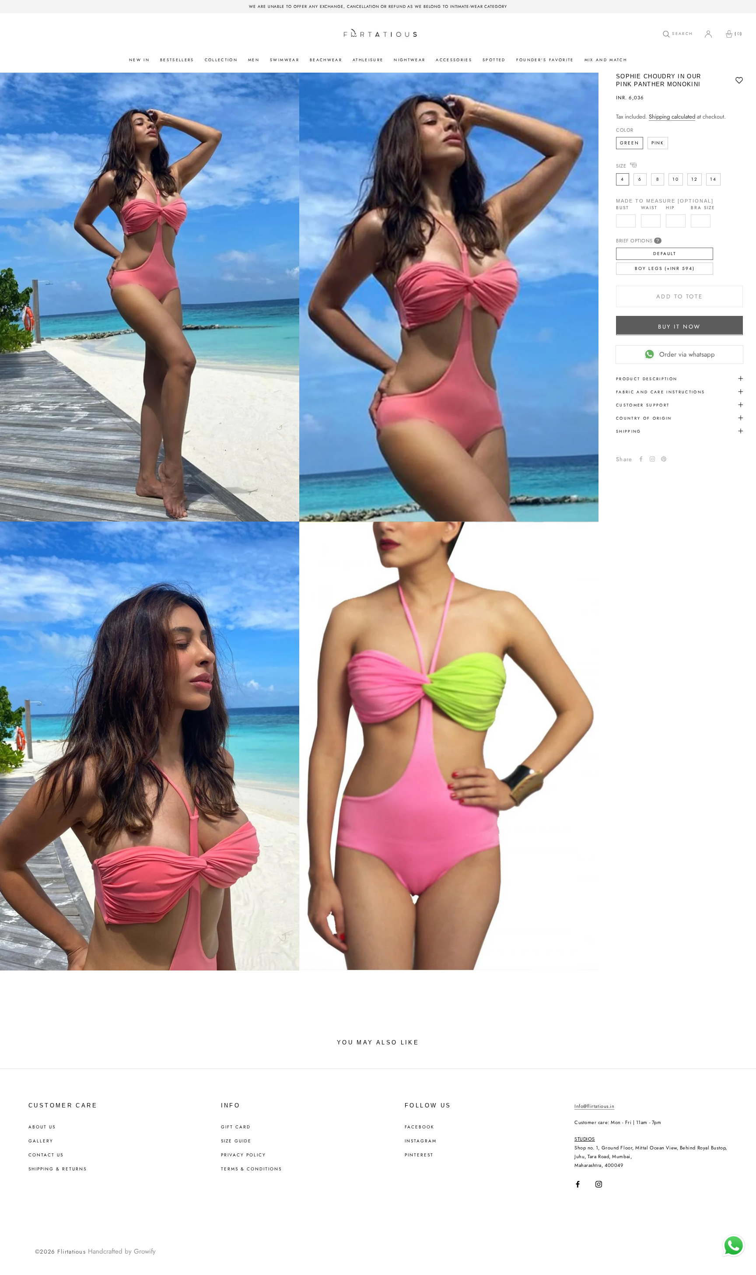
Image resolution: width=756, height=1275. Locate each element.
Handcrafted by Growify (122, 1251)
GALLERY (40, 1141)
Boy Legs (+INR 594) (665, 268)
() (738, 33)
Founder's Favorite (545, 60)
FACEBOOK (419, 1127)
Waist (649, 207)
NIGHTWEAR (409, 60)
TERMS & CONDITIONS (251, 1169)
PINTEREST (419, 1155)
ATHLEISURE (368, 60)
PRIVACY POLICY (243, 1155)
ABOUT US (42, 1127)
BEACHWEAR (326, 60)
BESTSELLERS (177, 60)
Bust (622, 207)
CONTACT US (45, 1155)
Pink (657, 142)
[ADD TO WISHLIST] (739, 81)
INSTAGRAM (421, 1141)
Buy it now (679, 326)
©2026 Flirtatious (60, 1251)
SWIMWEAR (284, 60)
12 (694, 178)
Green (629, 142)
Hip (670, 207)
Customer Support (642, 404)
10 (675, 178)
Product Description (646, 378)
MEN (253, 60)
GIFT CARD (236, 1127)
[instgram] (652, 459)
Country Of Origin (644, 417)
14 (713, 178)
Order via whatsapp (687, 354)
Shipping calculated (672, 116)
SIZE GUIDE (236, 1141)
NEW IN (139, 60)
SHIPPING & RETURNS (57, 1169)
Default (664, 253)
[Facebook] (641, 459)
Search (681, 33)
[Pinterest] (663, 459)
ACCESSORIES (454, 60)
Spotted (494, 60)
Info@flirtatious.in (594, 1106)
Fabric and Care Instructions (660, 391)
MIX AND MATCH (605, 60)
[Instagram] (598, 1184)
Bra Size (703, 207)
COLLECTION (221, 60)
